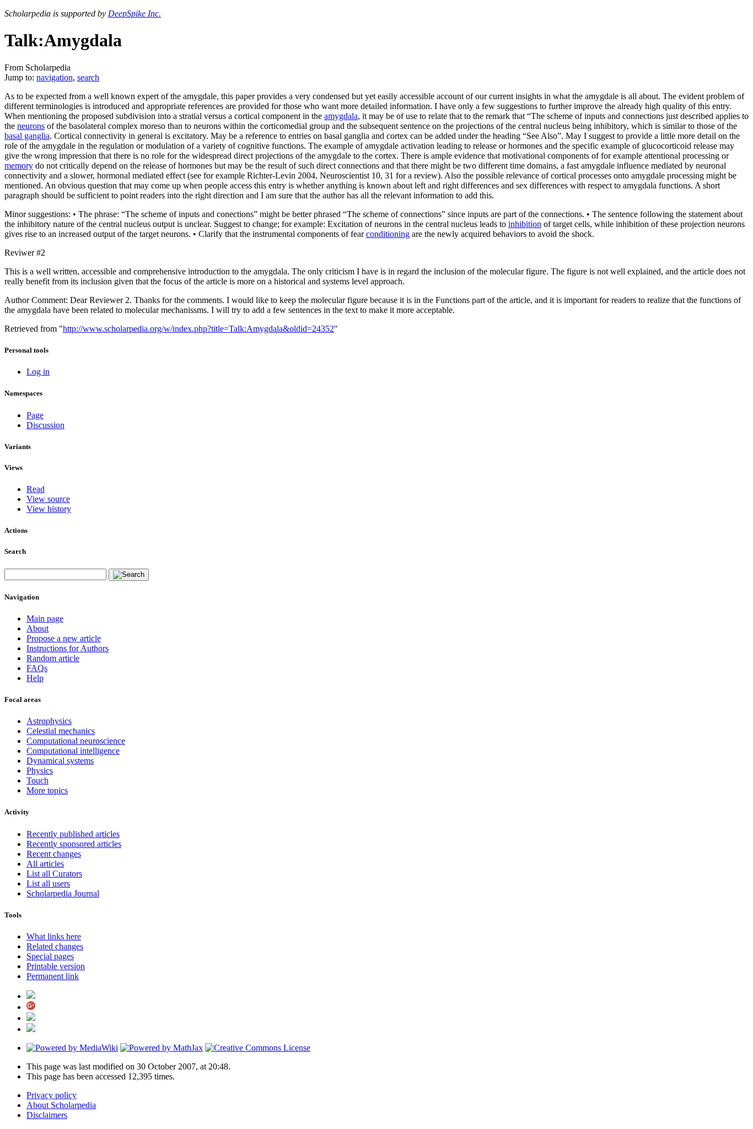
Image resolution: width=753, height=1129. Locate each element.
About (37, 628)
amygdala (341, 116)
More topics (47, 790)
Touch (37, 780)
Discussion (45, 425)
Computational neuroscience (75, 741)
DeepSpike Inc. (134, 13)
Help (35, 678)
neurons (31, 126)
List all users (48, 883)
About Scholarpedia (61, 1105)
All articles (45, 863)
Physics (39, 770)
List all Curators (54, 873)
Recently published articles (73, 834)
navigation (54, 77)
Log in (38, 371)
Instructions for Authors (67, 648)
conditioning (388, 234)
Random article (52, 658)
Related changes (54, 946)
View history (48, 509)
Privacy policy (51, 1095)
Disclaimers (46, 1115)
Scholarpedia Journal (62, 893)
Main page (44, 618)
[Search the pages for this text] (129, 575)
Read (35, 489)
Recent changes (53, 853)
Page (35, 415)
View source (48, 499)
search (88, 77)
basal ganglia (27, 136)
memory (18, 165)
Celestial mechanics (60, 731)
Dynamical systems (60, 760)
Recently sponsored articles (73, 844)
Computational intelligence (73, 750)
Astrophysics (49, 721)
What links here (53, 936)
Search (15, 551)
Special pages (50, 956)
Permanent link (52, 976)
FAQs (36, 668)
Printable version (55, 966)
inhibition (524, 224)
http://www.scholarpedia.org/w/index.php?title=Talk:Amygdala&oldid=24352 (198, 328)
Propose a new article (63, 638)
